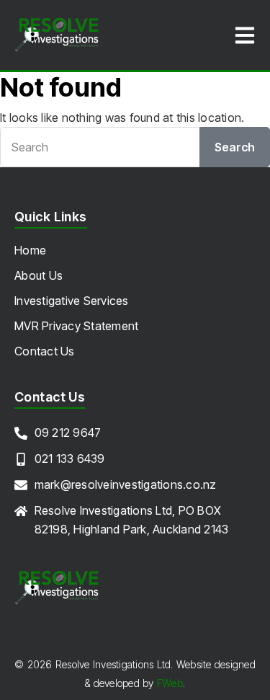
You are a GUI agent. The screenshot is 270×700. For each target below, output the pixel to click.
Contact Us (44, 351)
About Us (38, 275)
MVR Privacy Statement (76, 326)
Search (235, 147)
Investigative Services (71, 300)
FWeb (170, 683)
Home (30, 250)
